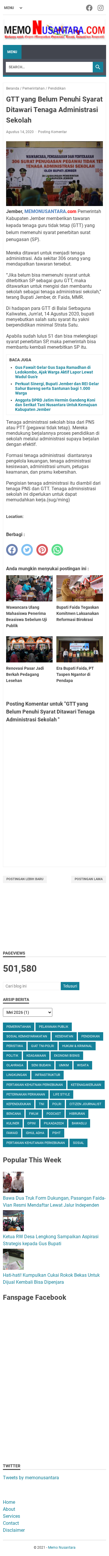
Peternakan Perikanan (25, 1094)
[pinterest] (42, 550)
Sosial (78, 1143)
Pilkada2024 (54, 1123)
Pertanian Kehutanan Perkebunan (35, 1143)
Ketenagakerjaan (86, 1085)
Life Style (61, 1094)
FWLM (33, 1114)
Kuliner (12, 1123)
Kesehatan (64, 1036)
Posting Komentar (52, 132)
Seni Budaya (41, 1065)
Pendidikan (90, 1036)
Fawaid (12, 1133)
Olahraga (14, 1065)
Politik (12, 1056)
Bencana (13, 1114)
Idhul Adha (35, 1133)
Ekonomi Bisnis (67, 1056)
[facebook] (12, 550)
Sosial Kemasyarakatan (26, 1036)
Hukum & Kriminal (77, 1046)
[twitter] (27, 550)
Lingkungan (16, 1075)
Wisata (83, 1065)
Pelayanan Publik (53, 1027)
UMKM (64, 1065)
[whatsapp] (57, 550)
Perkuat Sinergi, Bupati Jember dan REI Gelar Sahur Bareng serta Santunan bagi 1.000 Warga (57, 388)
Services (11, 1516)
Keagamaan (36, 1056)
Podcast (54, 1114)
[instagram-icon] (101, 8)
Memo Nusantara (62, 1547)
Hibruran (77, 1114)
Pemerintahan (18, 1027)
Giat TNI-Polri (42, 1046)
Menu (12, 52)
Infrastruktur (47, 1075)
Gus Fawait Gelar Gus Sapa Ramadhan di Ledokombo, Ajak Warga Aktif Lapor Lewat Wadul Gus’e (54, 372)
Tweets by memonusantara (31, 1477)
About (9, 1509)
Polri (56, 1104)
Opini (31, 1123)
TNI (41, 1104)
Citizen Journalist (85, 1104)
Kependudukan (18, 1104)
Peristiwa (14, 1046)
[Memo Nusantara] (54, 30)
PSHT (56, 1133)
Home (9, 1502)
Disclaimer (14, 1530)
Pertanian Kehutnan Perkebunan (34, 1085)
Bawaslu (79, 1123)
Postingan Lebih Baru (24, 879)
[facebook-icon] (90, 8)
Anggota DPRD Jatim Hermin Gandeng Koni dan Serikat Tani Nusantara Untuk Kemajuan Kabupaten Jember (56, 405)
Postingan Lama (89, 879)
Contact (11, 1523)
